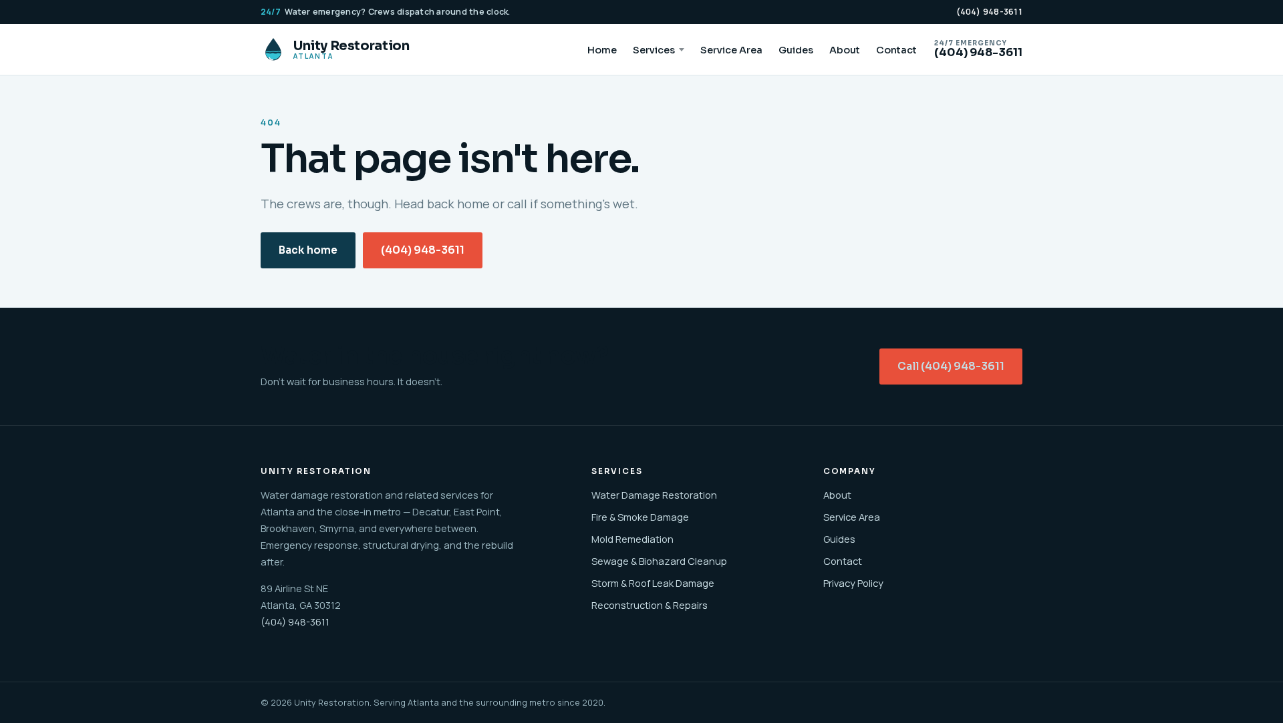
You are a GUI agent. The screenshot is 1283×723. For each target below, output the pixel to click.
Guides (795, 50)
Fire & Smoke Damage (640, 516)
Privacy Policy (853, 582)
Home (602, 50)
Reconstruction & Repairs (649, 605)
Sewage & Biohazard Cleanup (659, 560)
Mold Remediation (632, 538)
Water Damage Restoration (654, 494)
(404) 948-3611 (989, 11)
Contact (896, 50)
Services (654, 50)
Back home (308, 250)
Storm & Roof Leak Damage (652, 582)
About (844, 50)
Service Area (731, 50)
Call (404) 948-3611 (950, 366)
